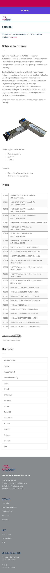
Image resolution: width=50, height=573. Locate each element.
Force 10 (7, 412)
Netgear (7, 435)
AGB (3, 542)
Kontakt (5, 519)
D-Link (6, 389)
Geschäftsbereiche (19, 34)
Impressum (6, 534)
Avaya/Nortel (9, 372)
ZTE (5, 446)
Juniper (7, 429)
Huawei (7, 423)
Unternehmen (7, 511)
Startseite (6, 34)
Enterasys (8, 395)
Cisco (6, 383)
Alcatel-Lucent (9, 360)
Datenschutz (7, 538)
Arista (6, 366)
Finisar (6, 406)
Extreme (7, 400)
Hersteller (5, 515)
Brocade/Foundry (11, 377)
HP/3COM (8, 417)
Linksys (7, 441)
